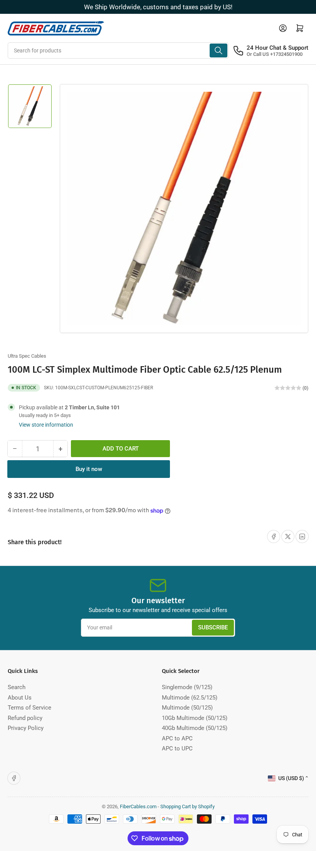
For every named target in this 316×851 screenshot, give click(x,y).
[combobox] (118, 50)
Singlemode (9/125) (187, 687)
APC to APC (177, 738)
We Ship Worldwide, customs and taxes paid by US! (158, 7)
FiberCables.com (138, 806)
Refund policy (25, 718)
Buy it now (89, 469)
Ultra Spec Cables (27, 356)
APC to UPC (177, 748)
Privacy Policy (26, 728)
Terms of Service (29, 707)
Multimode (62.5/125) (189, 697)
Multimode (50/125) (187, 707)
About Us (20, 697)
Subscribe (213, 627)
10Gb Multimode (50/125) (194, 718)
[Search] (218, 50)
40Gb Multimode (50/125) (194, 728)
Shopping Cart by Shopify (187, 806)
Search (16, 687)
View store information (46, 425)
